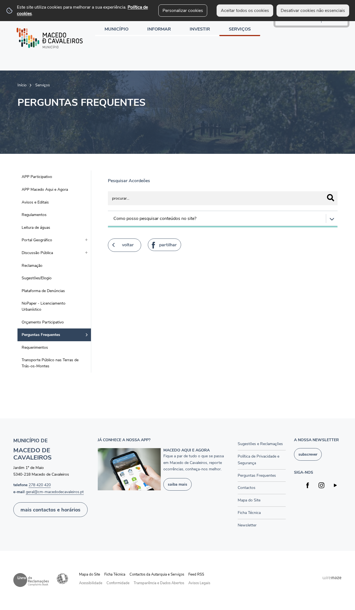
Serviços (42, 85)
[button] (223, 218)
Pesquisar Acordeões (129, 181)
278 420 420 (40, 485)
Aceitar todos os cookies (245, 10)
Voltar (128, 245)
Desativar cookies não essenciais (313, 10)
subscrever (307, 454)
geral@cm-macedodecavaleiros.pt (55, 491)
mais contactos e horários (50, 509)
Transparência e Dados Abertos (159, 583)
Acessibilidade (62, 578)
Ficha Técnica (114, 574)
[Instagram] (321, 485)
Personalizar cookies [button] (183, 10)
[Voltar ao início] (50, 38)
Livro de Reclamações (31, 580)
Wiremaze (332, 577)
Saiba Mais (177, 484)
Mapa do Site (89, 574)
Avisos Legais (199, 583)
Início (22, 85)
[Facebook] (307, 485)
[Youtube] (335, 485)
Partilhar (168, 245)
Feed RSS (196, 574)
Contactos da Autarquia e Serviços (157, 574)
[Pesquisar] (331, 198)
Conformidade (118, 583)
